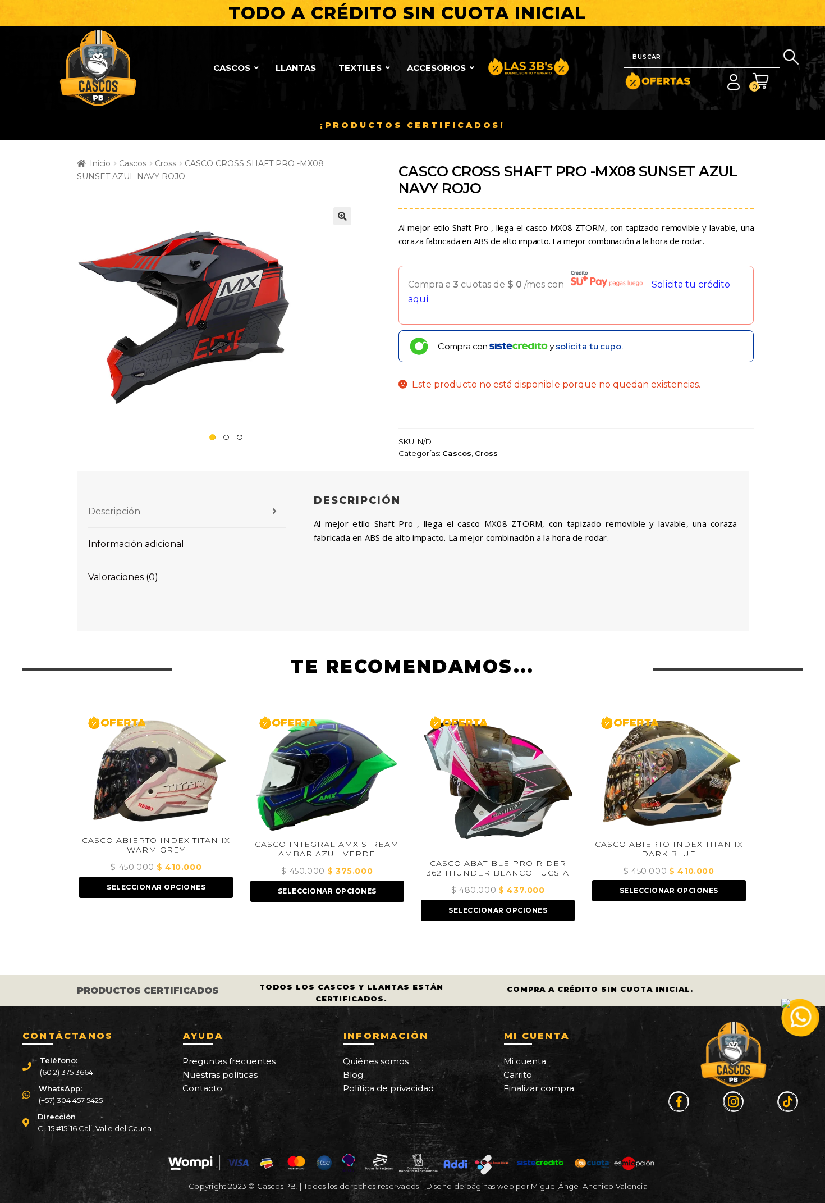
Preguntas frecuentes (229, 1061)
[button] (342, 216)
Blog (353, 1074)
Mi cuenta (524, 1061)
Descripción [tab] (114, 511)
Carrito (517, 1074)
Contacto (202, 1088)
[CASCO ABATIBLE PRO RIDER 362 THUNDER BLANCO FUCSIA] (498, 781)
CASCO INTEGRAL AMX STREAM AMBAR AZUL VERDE (327, 849)
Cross (165, 163)
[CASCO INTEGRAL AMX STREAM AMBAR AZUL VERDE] (327, 772)
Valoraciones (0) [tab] (123, 577)
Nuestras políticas (220, 1074)
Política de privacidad (388, 1088)
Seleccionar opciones (156, 887)
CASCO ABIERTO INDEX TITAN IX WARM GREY (156, 845)
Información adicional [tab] (136, 544)
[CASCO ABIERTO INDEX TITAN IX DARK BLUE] (669, 772)
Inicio (100, 163)
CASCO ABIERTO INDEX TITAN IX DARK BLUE (669, 849)
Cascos (132, 163)
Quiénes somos (376, 1061)
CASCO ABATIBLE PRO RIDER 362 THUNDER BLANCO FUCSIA (498, 868)
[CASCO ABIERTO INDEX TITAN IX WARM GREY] (156, 770)
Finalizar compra (538, 1088)
